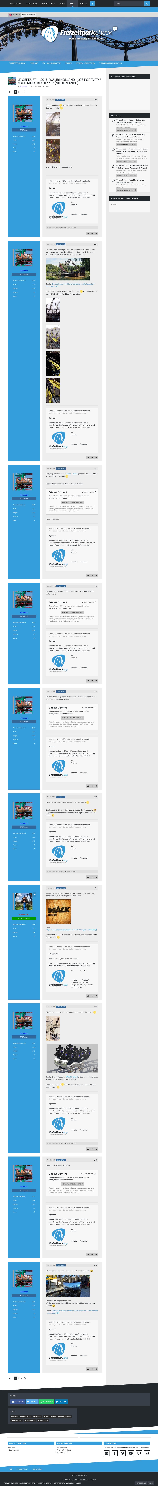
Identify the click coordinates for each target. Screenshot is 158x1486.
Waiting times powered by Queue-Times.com (79, 1480)
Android (74, 205)
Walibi (15, 1416)
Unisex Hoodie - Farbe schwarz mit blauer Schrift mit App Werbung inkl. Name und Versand (132, 151)
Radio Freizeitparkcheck (123, 76)
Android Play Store (64, 1450)
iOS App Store (62, 1448)
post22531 (44, 1420)
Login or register (28, 15)
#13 (95, 468)
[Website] (34, 894)
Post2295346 (65, 1416)
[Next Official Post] (96, 233)
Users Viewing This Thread (124, 198)
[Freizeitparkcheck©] (79, 34)
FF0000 (38, 1416)
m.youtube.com (88, 492)
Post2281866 (51, 1416)
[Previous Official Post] (92, 233)
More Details (141, 1483)
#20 (95, 1265)
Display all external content (72, 502)
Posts (15, 140)
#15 (95, 691)
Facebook (83, 214)
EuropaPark (75, 985)
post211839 (31, 1420)
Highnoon (63, 227)
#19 (95, 1160)
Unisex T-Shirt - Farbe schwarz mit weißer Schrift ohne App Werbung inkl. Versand (132, 166)
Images (15, 144)
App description (63, 1452)
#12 (95, 244)
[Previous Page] (9, 92)
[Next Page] (25, 92)
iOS (72, 202)
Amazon (12, 1448)
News (14, 152)
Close (150, 1483)
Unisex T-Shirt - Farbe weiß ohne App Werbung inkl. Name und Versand (130, 121)
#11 (96, 99)
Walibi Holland (72, 474)
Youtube (74, 214)
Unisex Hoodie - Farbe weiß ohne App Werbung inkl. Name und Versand (130, 135)
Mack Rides (26, 1416)
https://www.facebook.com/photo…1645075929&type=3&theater (70, 930)
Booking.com (14, 1450)
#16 (95, 797)
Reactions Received (19, 136)
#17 (95, 888)
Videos (15, 148)
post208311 (17, 1420)
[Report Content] (88, 233)
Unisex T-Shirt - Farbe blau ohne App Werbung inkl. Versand (130, 181)
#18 (95, 1007)
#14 (95, 586)
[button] (129, 3)
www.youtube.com (87, 1174)
